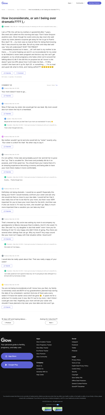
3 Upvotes (8, 146)
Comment (21, 73)
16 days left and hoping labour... (14, 319)
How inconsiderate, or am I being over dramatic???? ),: (44, 9)
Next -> (51, 322)
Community (11, 9)
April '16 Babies (21, 9)
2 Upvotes (8, 73)
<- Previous (8, 322)
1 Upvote (7, 265)
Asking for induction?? (48, 319)
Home (3, 9)
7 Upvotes (8, 95)
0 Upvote (7, 307)
